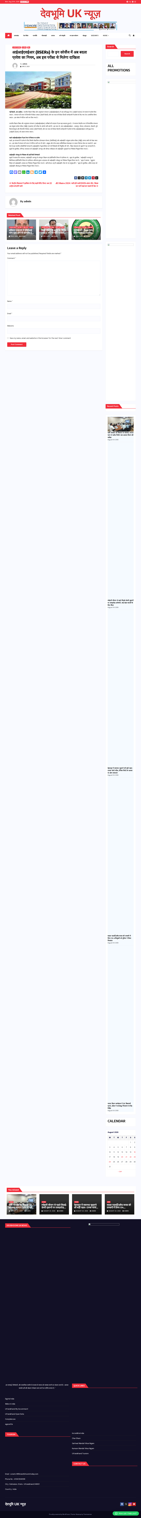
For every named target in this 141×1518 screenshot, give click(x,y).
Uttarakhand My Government (16, 1409)
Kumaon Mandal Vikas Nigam (83, 1448)
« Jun (120, 1171)
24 (110, 1162)
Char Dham (76, 1438)
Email (9, 314)
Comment (11, 258)
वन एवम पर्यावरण (74, 35)
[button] (130, 35)
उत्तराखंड (16, 35)
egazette (9, 1424)
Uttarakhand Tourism (80, 1454)
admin (25, 64)
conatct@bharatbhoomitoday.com (24, 1474)
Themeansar (87, 1514)
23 (135, 1157)
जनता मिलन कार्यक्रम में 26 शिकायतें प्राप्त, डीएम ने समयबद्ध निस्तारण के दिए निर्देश (120, 1106)
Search (110, 46)
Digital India (9, 1399)
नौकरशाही (44, 35)
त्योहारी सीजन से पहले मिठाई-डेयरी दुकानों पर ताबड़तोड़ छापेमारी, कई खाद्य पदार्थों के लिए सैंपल (120, 602)
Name (10, 301)
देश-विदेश (25, 35)
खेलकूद (84, 35)
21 (126, 1157)
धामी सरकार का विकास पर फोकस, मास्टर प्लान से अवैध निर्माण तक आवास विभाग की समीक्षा (120, 435)
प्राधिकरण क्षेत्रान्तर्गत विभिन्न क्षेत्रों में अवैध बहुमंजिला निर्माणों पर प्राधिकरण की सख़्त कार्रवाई (86, 234)
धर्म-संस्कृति (62, 35)
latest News (16, 47)
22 (130, 1157)
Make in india (10, 1404)
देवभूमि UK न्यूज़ (71, 13)
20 (122, 1157)
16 (134, 1152)
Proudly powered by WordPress (59, 1514)
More (105, 35)
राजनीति (35, 35)
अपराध (53, 35)
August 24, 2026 (17, 1211)
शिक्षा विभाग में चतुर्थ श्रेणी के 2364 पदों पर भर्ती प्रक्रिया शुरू (53, 233)
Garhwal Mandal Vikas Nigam (83, 1443)
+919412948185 (19, 1479)
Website (10, 326)
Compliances (10, 1419)
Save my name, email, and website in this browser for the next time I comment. (40, 338)
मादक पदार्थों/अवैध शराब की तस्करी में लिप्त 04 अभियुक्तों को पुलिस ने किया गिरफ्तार (119, 938)
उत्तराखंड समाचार (12, 227)
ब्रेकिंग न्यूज (25, 227)
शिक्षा (29, 47)
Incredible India (78, 1433)
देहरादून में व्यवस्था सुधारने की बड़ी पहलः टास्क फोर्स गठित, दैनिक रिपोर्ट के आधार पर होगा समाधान (120, 770)
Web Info (94, 35)
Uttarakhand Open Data (14, 1414)
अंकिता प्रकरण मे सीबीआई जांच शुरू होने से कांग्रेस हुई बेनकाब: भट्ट (21, 233)
